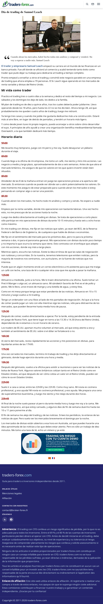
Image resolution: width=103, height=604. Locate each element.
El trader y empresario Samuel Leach (22, 66)
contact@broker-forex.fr (15, 510)
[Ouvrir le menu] (98, 4)
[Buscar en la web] (87, 4)
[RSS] (4, 519)
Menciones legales (12, 493)
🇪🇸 (49, 458)
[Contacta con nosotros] (92, 4)
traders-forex (17, 475)
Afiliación (7, 498)
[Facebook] (11, 519)
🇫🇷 (53, 458)
